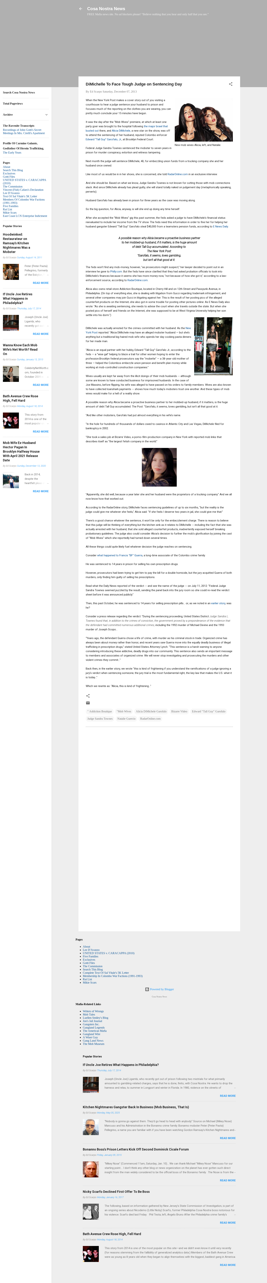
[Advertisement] (159, 48)
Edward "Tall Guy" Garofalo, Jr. (104, 139)
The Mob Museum (93, 1043)
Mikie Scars (89, 982)
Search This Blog (93, 969)
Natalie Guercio (126, 718)
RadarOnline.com (178, 174)
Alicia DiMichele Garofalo (151, 711)
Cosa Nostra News (106, 8)
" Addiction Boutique (99, 711)
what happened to (108, 555)
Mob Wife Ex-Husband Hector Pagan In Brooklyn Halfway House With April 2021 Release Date (21, 451)
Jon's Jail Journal (92, 1021)
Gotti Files (89, 962)
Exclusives (89, 959)
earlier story (218, 603)
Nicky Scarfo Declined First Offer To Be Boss (116, 1192)
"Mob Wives (124, 711)
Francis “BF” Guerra (130, 555)
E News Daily (220, 226)
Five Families (90, 956)
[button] (230, 84)
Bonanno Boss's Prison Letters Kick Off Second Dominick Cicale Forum (136, 1149)
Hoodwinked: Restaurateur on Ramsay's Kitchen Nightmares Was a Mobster (16, 243)
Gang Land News (93, 1040)
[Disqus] (159, 779)
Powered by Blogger (161, 989)
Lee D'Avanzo (91, 949)
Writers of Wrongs (93, 1011)
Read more (228, 1096)
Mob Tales (89, 1014)
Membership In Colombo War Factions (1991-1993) (113, 976)
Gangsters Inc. (91, 1024)
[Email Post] (88, 704)
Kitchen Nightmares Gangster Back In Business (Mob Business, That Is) (136, 1107)
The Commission (92, 966)
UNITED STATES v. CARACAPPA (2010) (108, 953)
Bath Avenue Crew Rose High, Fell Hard (112, 1234)
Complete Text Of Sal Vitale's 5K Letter (106, 972)
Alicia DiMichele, (121, 130)
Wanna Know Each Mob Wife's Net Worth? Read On (20, 349)
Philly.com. (116, 271)
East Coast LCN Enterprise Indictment (25, 215)
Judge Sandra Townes (100, 718)
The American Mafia (95, 1030)
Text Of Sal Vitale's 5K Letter (20, 196)
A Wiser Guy (90, 1037)
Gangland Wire (91, 1034)
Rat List (87, 979)
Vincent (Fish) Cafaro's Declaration (23, 189)
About (86, 946)
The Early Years (12, 152)
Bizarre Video (179, 711)
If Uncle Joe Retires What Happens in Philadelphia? (121, 1065)
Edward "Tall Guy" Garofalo (208, 711)
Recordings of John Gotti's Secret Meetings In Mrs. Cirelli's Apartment (24, 131)
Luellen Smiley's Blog (95, 1017)
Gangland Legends (94, 1027)
